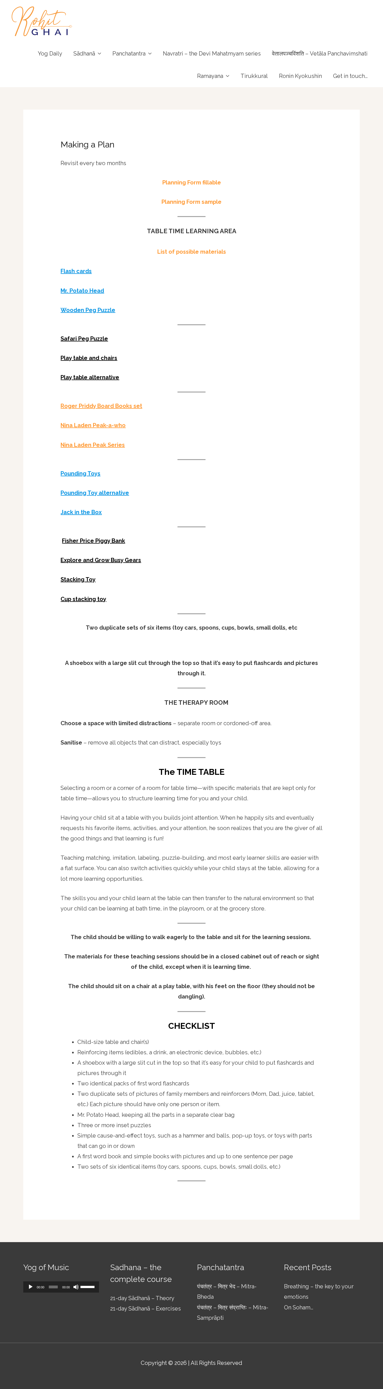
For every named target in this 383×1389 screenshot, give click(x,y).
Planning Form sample (191, 201)
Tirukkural (254, 76)
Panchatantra (129, 53)
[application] (61, 1287)
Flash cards (76, 271)
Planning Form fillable (191, 182)
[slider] (88, 1286)
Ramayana (210, 76)
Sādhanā (84, 53)
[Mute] (76, 1287)
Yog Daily (50, 53)
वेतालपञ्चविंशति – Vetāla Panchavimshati (320, 53)
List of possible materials (191, 251)
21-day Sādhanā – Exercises (145, 1308)
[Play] (30, 1287)
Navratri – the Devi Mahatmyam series (212, 53)
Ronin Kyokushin (300, 76)
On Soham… (298, 1307)
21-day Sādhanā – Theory (142, 1298)
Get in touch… (350, 76)
